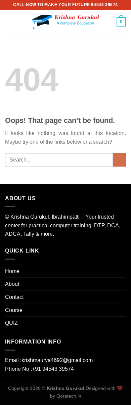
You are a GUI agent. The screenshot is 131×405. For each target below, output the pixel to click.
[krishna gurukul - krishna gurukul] (65, 22)
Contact (14, 297)
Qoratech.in (68, 396)
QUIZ (11, 323)
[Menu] (9, 21)
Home (12, 271)
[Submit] (119, 159)
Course (14, 310)
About (12, 284)
